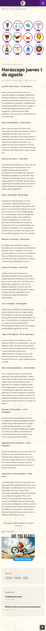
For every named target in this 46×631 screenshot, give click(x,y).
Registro (18, 578)
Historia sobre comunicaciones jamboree (23, 606)
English (31, 523)
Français (18, 526)
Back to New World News (14, 8)
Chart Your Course (23, 559)
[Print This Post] (2, 531)
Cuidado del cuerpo (13, 596)
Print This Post (9, 531)
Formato (9, 578)
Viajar (26, 578)
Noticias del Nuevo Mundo (12, 64)
